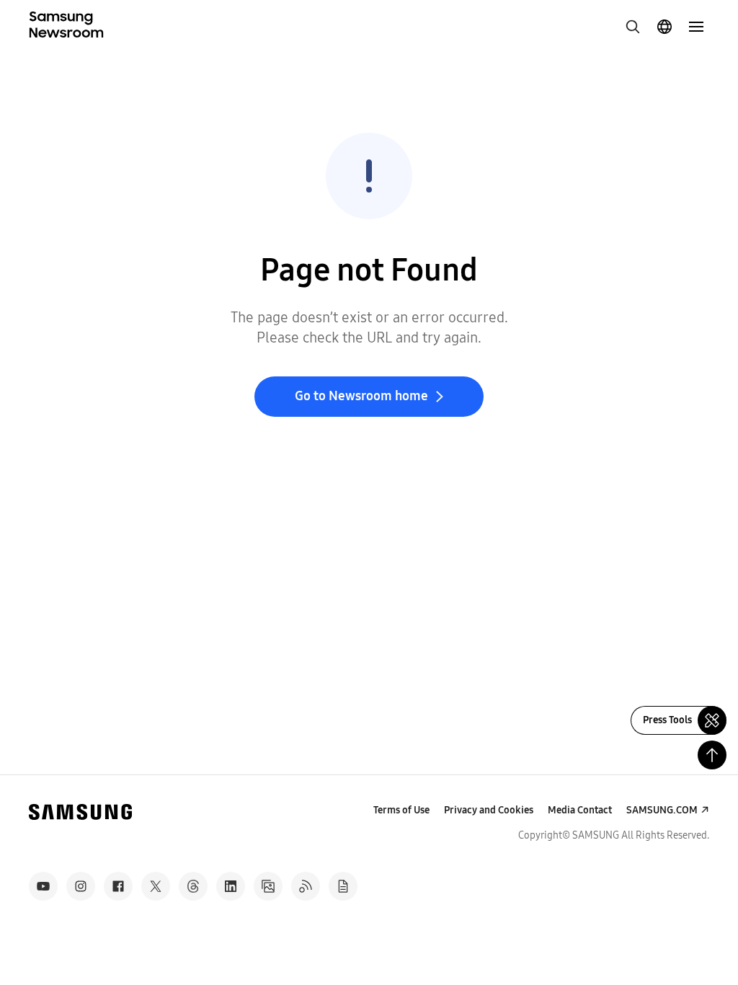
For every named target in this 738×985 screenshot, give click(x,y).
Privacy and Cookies (488, 810)
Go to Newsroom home (361, 396)
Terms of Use (401, 810)
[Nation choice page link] (664, 27)
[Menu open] (696, 27)
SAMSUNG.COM (662, 810)
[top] (712, 755)
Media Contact (580, 810)
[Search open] (633, 27)
